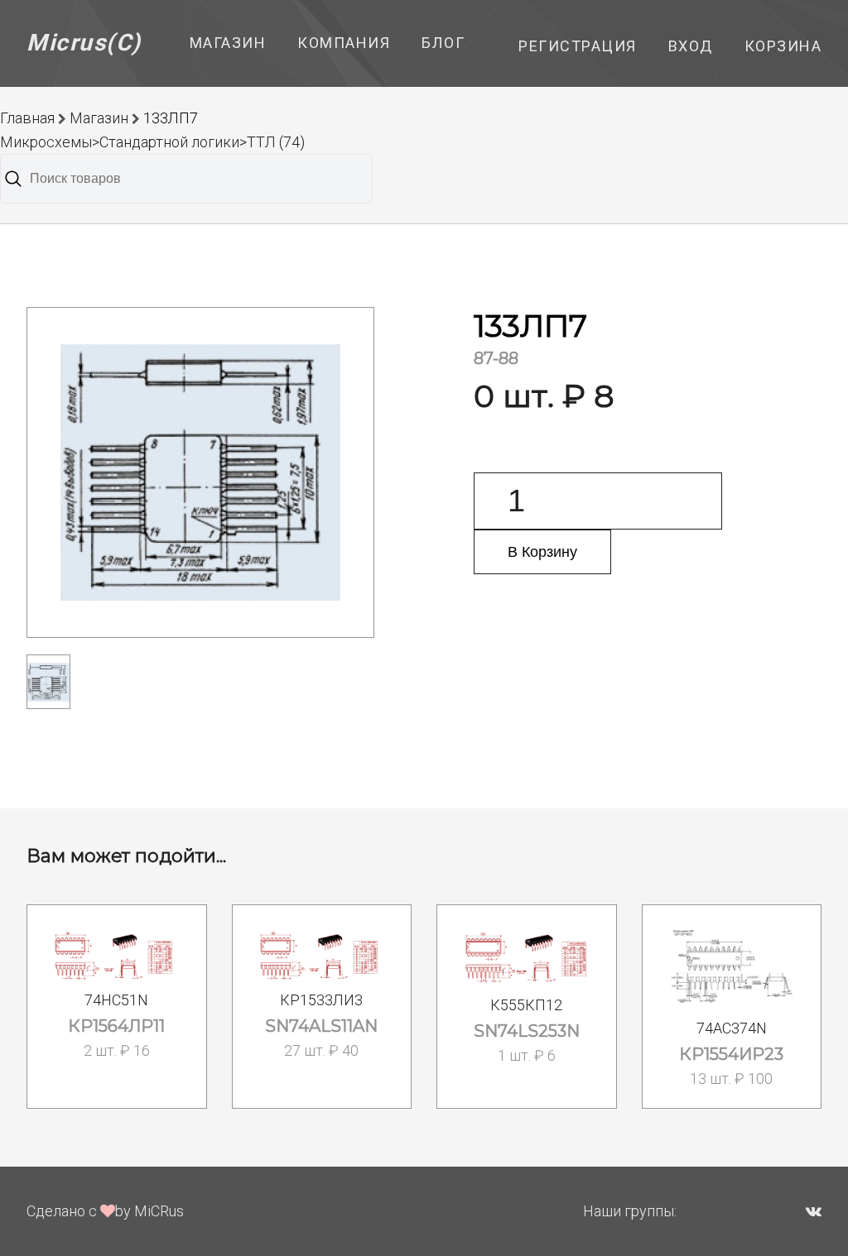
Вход (690, 46)
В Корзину (542, 552)
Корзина (783, 46)
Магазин (228, 42)
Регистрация (577, 46)
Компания (343, 42)
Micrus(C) (84, 42)
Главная (27, 118)
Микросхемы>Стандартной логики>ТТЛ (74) (152, 142)
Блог (443, 42)
